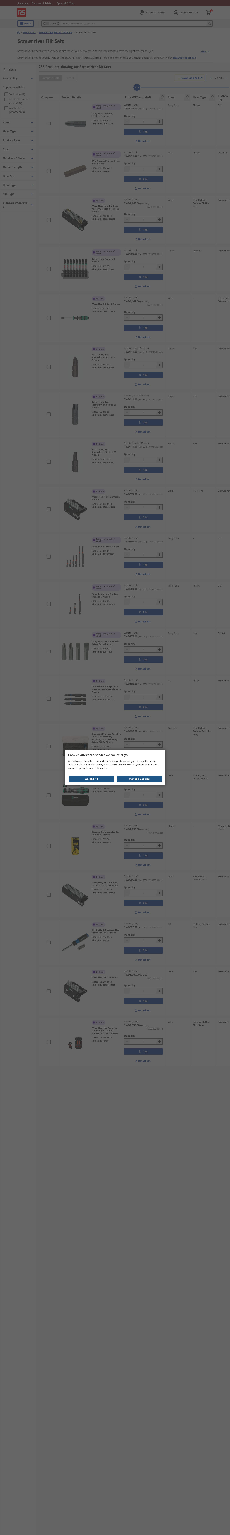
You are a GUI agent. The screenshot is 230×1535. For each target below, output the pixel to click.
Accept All (91, 779)
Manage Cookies (139, 779)
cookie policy (78, 767)
